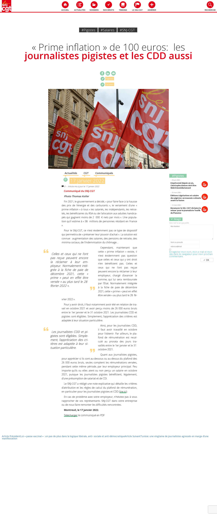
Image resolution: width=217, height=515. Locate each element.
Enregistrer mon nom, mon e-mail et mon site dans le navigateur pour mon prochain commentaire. (191, 254)
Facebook (102, 73)
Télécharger (70, 415)
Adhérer (152, 10)
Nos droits (108, 10)
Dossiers (94, 10)
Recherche (210, 10)
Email (113, 73)
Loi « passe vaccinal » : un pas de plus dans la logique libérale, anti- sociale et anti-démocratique (63, 436)
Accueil (65, 10)
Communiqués (104, 173)
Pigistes (109, 78)
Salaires (110, 84)
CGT (86, 173)
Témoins (123, 10)
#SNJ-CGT (127, 30)
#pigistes (88, 30)
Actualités (79, 10)
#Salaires (107, 30)
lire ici (123, 391)
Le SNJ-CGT (137, 10)
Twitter (108, 73)
